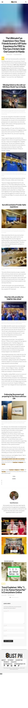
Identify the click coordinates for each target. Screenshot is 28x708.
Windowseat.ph (19, 664)
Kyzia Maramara (14, 502)
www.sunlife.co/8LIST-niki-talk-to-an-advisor (13, 458)
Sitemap (10, 660)
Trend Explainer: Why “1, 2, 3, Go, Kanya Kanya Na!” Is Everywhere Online (13, 590)
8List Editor (17, 528)
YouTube (3, 471)
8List (3, 583)
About (3, 660)
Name (5, 625)
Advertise (19, 660)
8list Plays (14, 520)
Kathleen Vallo (11, 595)
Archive (13, 662)
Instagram (20, 462)
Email (5, 630)
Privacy (6, 662)
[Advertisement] (14, 689)
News (14, 539)
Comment (6, 611)
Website (5, 635)
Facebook (15, 462)
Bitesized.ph (8, 664)
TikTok (3, 464)
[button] (10, 597)
